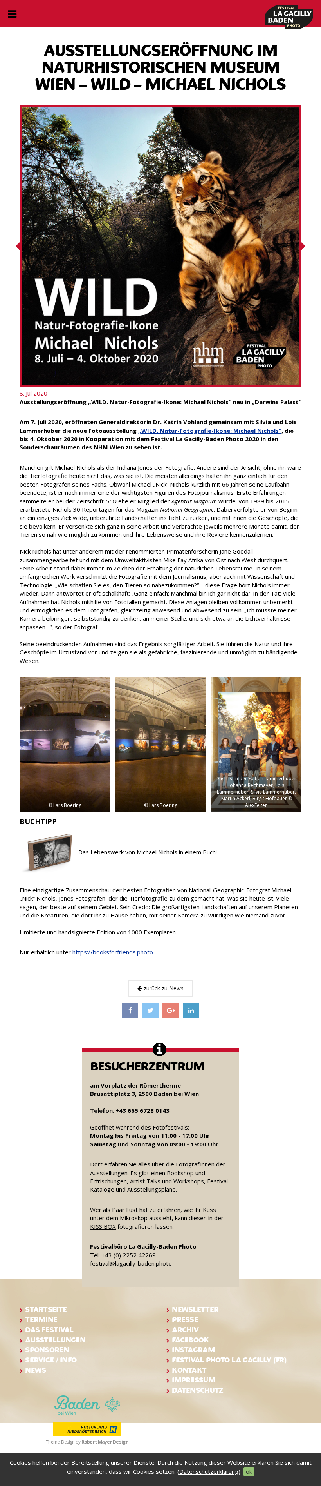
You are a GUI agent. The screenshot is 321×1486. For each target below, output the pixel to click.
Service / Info (50, 1359)
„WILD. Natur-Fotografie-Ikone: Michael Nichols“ (209, 430)
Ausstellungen (55, 1339)
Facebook (190, 1339)
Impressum (193, 1379)
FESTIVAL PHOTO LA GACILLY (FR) (229, 1359)
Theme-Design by (87, 1442)
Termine (41, 1319)
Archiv (185, 1329)
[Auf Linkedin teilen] (191, 1010)
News (35, 1370)
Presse (185, 1319)
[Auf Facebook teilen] (130, 1010)
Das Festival (49, 1329)
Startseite (46, 1309)
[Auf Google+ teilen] (170, 1010)
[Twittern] (150, 1010)
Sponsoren (47, 1349)
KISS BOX (103, 1226)
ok (249, 1471)
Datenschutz (197, 1390)
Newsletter (195, 1309)
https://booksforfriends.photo (112, 952)
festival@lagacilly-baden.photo (131, 1263)
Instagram (193, 1349)
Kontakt (189, 1370)
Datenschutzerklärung (208, 1471)
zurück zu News (163, 988)
